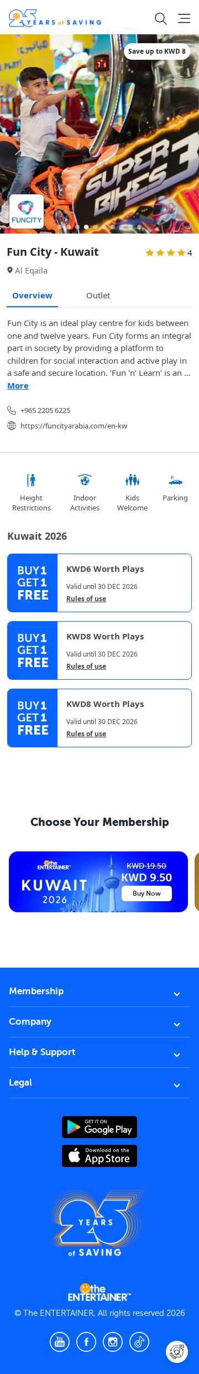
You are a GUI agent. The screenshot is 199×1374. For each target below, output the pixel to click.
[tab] (15, 757)
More (18, 385)
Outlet (98, 295)
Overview (32, 295)
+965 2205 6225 (45, 410)
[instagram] (113, 1342)
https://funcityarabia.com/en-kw (73, 426)
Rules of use (86, 599)
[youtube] (60, 1342)
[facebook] (86, 1342)
